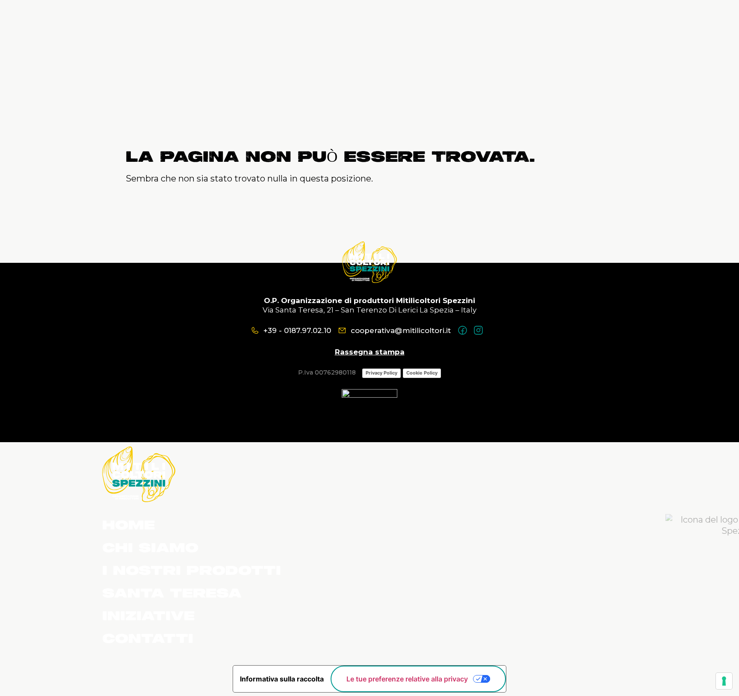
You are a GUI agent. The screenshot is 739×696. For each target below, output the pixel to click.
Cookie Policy (421, 373)
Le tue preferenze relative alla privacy (407, 679)
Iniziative (148, 617)
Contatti (147, 639)
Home (128, 526)
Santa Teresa (172, 594)
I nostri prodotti (191, 571)
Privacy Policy (381, 373)
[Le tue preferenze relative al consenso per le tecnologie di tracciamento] (724, 681)
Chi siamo (150, 548)
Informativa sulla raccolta (282, 679)
